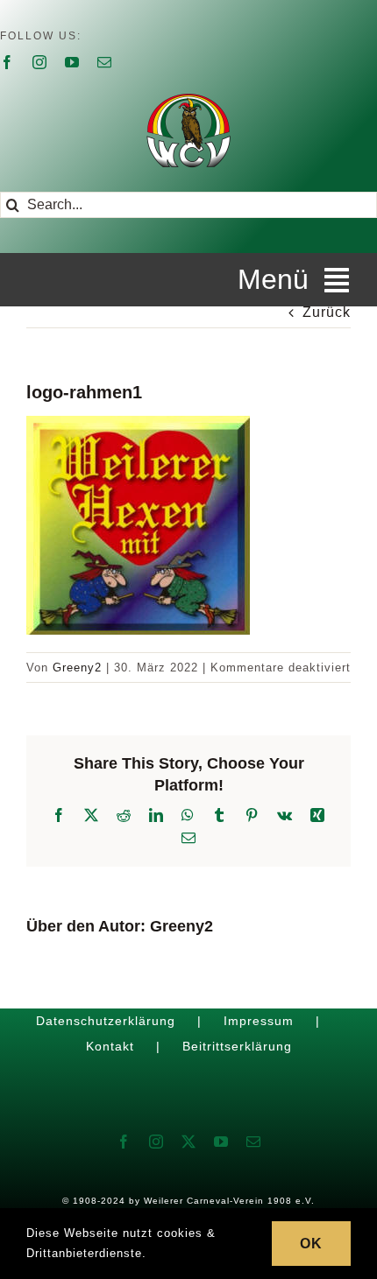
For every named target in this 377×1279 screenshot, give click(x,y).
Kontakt (110, 1046)
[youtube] (72, 62)
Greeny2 (77, 667)
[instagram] (39, 62)
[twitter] (188, 1142)
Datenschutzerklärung (105, 1021)
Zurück (326, 312)
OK (311, 1243)
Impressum (259, 1021)
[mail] (104, 62)
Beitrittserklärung (237, 1046)
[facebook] (7, 62)
